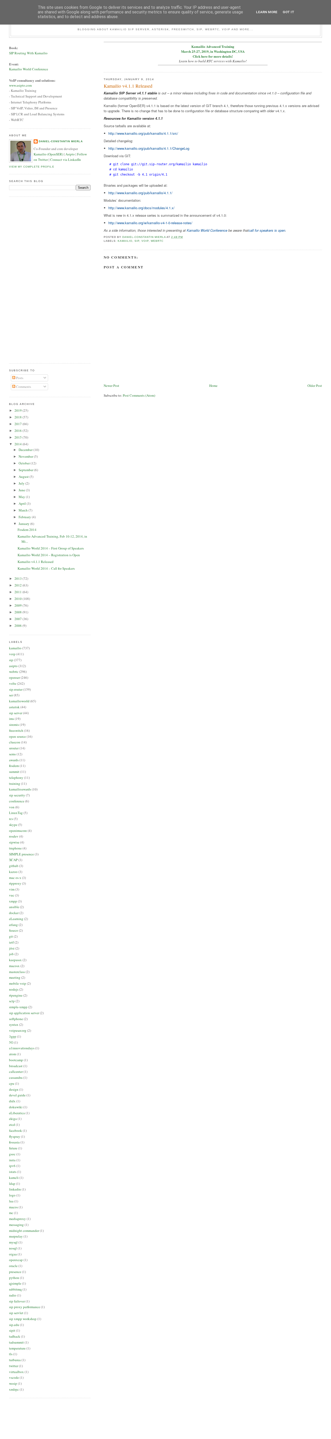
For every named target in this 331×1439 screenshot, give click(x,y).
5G (11, 1042)
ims (11, 718)
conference (16, 801)
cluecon (14, 742)
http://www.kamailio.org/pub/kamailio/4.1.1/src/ (143, 133)
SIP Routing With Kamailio (28, 53)
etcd (12, 1124)
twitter (13, 1365)
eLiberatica (17, 1113)
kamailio (125, 240)
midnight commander (24, 1230)
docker (14, 912)
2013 (18, 578)
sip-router (15, 689)
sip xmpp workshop (22, 1318)
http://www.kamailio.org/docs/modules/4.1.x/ (141, 207)
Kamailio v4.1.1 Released (36, 561)
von (11, 807)
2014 (18, 444)
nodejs (13, 989)
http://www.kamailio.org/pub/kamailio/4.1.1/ (140, 192)
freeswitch (16, 730)
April (23, 503)
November (26, 456)
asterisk (14, 707)
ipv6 (12, 1165)
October (25, 463)
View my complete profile (31, 166)
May (22, 496)
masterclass (17, 971)
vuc (11, 895)
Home (213, 385)
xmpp (13, 901)
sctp (12, 1001)
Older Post (314, 385)
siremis (14, 724)
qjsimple (15, 1283)
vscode (14, 1377)
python (14, 1277)
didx (12, 1101)
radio (12, 1295)
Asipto (70, 154)
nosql (13, 1248)
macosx (14, 965)
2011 (18, 592)
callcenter (16, 1071)
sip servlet (16, 1312)
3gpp (12, 1036)
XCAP (13, 859)
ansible (14, 907)
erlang (13, 924)
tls (10, 1354)
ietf (11, 942)
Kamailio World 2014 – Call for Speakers (46, 568)
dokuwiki (15, 1107)
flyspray (14, 1136)
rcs (11, 818)
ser (11, 695)
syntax (13, 1024)
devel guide (17, 1095)
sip (136, 240)
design (13, 1089)
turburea (15, 1360)
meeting (14, 977)
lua (11, 1201)
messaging (16, 1224)
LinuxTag (16, 812)
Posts (19, 377)
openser (14, 677)
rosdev (13, 836)
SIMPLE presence (21, 854)
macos (13, 1207)
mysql (13, 1242)
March (23, 510)
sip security (17, 795)
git (11, 936)
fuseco (13, 930)
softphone (16, 1018)
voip (145, 240)
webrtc (157, 240)
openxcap (16, 1259)
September (26, 470)
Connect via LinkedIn (65, 159)
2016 (18, 430)
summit (14, 771)
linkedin (15, 1189)
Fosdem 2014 (27, 529)
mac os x (15, 877)
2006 (18, 625)
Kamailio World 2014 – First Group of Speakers (51, 548)
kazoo (13, 871)
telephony (16, 777)
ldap (12, 1183)
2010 (18, 598)
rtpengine (15, 995)
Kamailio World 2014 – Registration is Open (49, 555)
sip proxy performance (24, 1307)
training (14, 783)
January (24, 523)
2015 (18, 437)
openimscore (18, 830)
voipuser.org (17, 1030)
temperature (17, 1348)
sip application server (24, 1013)
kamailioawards (20, 789)
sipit (12, 1330)
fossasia (14, 1142)
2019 (18, 410)
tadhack (14, 1336)
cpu (11, 1083)
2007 (18, 618)
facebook (15, 1130)
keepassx (15, 960)
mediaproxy (17, 1218)
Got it (288, 12)
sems (12, 754)
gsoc (12, 1154)
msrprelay (16, 1236)
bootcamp (16, 1060)
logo (12, 1195)
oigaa (13, 1254)
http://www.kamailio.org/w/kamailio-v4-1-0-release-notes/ (150, 222)
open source (17, 736)
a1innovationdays (21, 1048)
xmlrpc (14, 1389)
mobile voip (17, 983)
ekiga (13, 1118)
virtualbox (16, 1371)
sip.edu (14, 1324)
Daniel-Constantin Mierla (60, 141)
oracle (13, 1265)
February (25, 517)
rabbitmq (15, 1289)
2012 (18, 585)
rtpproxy (15, 883)
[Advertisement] (29, 279)
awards (14, 760)
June (22, 490)
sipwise (14, 842)
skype (13, 824)
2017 (18, 423)
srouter (14, 748)
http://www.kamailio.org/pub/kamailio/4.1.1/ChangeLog (148, 148)
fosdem (14, 765)
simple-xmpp (18, 1007)
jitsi (11, 948)
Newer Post (111, 385)
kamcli (14, 1177)
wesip (13, 1383)
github (13, 865)
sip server (15, 713)
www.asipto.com (20, 85)
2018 (18, 417)
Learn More (266, 12)
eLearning (16, 918)
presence (15, 1271)
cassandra (15, 1077)
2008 (18, 612)
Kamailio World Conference (207, 230)
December (26, 449)
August (24, 476)
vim (11, 889)
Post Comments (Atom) (139, 395)
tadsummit (16, 1342)
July (22, 483)
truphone (15, 848)
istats (12, 1171)
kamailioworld (19, 701)
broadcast (15, 1066)
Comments (23, 386)
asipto (13, 666)
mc (11, 1212)
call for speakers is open (267, 230)
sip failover (17, 1301)
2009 (18, 605)
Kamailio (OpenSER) (48, 154)
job (11, 954)
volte (12, 683)
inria (12, 1160)
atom (12, 1054)
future (13, 1148)
